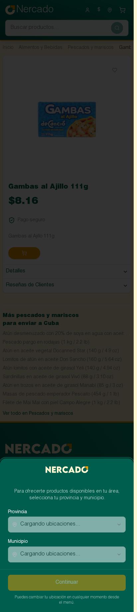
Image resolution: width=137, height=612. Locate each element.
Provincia (17, 512)
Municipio (18, 541)
